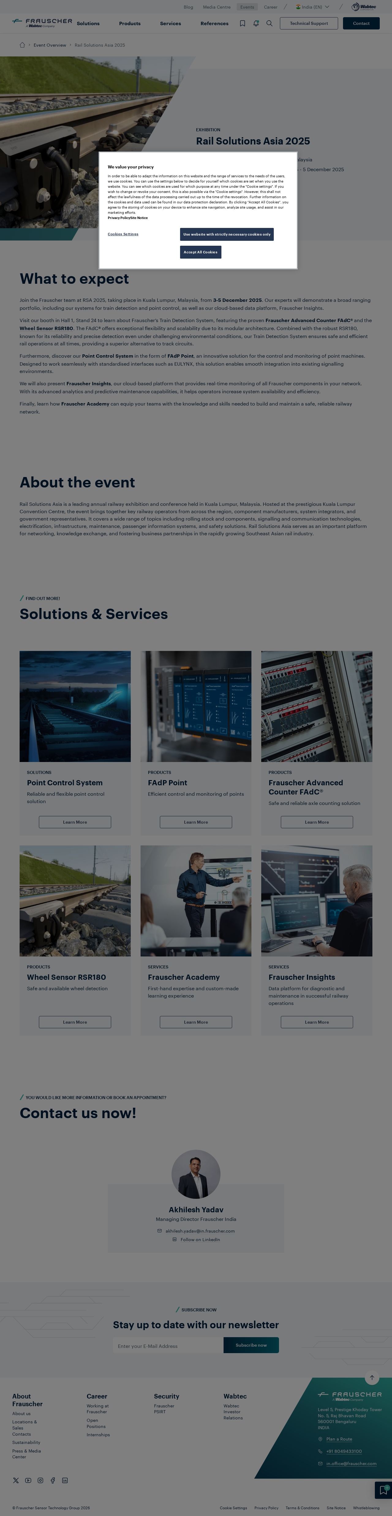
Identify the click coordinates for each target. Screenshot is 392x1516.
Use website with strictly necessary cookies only (226, 234)
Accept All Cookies (200, 252)
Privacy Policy (119, 218)
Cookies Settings (123, 234)
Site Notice (139, 218)
